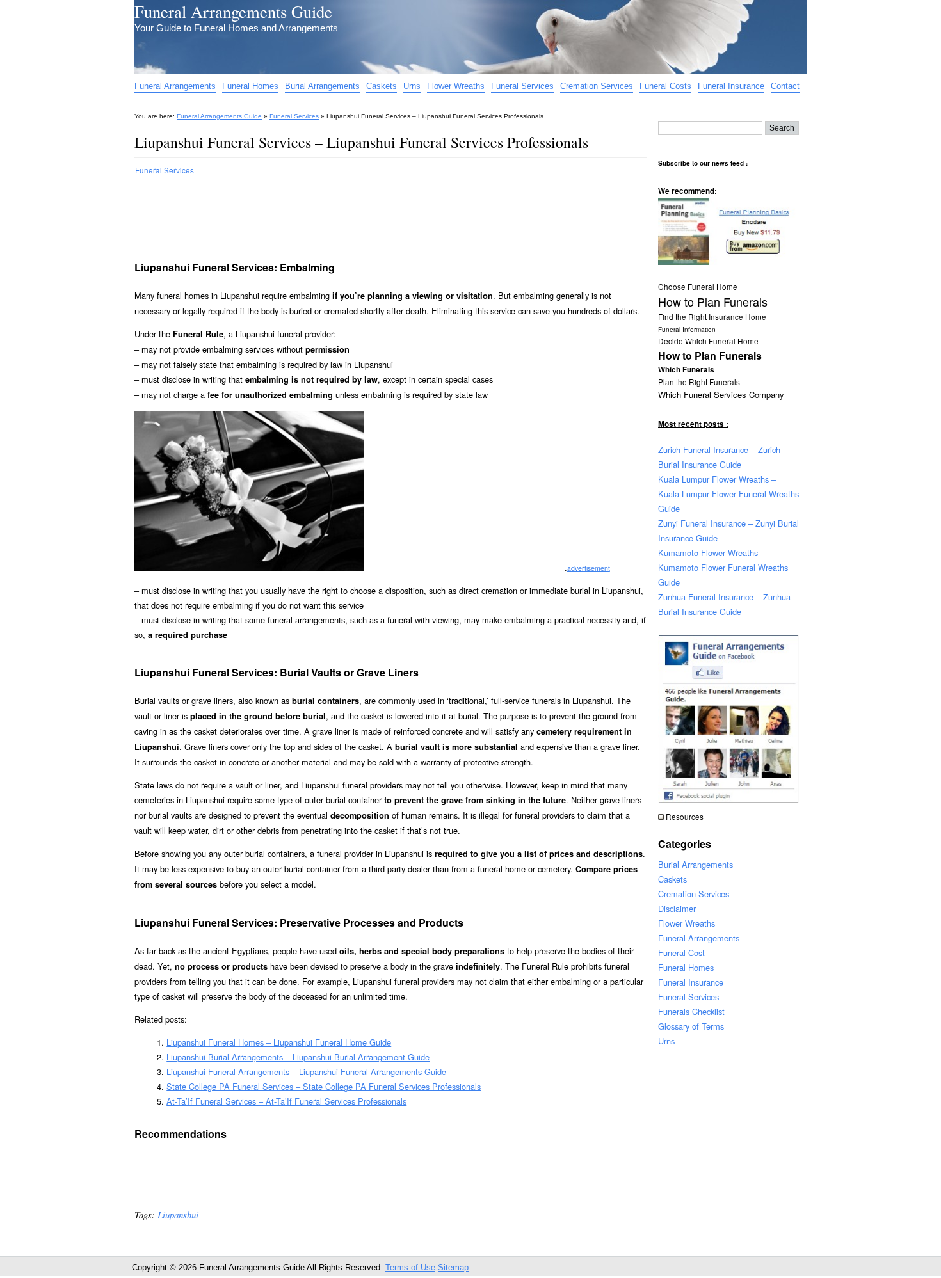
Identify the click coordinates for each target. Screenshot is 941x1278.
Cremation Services (596, 86)
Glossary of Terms (691, 1026)
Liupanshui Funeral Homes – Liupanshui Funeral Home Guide (278, 1042)
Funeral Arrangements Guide (233, 11)
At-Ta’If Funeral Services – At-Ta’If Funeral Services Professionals (286, 1101)
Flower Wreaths (456, 86)
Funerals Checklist (691, 1011)
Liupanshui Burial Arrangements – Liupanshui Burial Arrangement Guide (298, 1057)
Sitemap (453, 1267)
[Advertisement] (367, 216)
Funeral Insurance (731, 86)
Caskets (381, 86)
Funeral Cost (681, 953)
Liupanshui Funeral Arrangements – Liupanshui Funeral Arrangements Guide (306, 1072)
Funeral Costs (665, 86)
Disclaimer (677, 908)
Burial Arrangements (322, 86)
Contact (785, 86)
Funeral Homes (250, 86)
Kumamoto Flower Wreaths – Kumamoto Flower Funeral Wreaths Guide (723, 567)
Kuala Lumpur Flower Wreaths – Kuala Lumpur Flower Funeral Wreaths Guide (728, 494)
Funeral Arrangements (175, 86)
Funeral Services (522, 86)
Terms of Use (410, 1267)
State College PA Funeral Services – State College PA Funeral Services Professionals (323, 1086)
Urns (412, 86)
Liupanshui (177, 1214)
